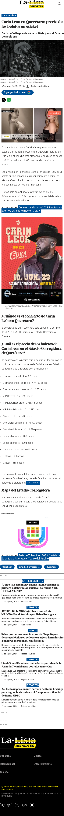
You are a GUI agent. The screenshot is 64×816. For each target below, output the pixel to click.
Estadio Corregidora (29, 567)
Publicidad (22, 786)
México (32, 630)
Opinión (4, 772)
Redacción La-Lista (28, 654)
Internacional (7, 764)
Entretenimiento (9, 15)
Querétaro (51, 567)
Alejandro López (27, 680)
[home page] (32, 742)
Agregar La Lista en (15, 92)
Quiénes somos (8, 786)
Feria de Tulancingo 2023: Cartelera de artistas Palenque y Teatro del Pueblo (30, 557)
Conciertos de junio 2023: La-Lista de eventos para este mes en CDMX (31, 209)
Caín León (7, 567)
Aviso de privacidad (37, 786)
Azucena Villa (26, 602)
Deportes (33, 607)
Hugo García (26, 625)
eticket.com (33, 482)
